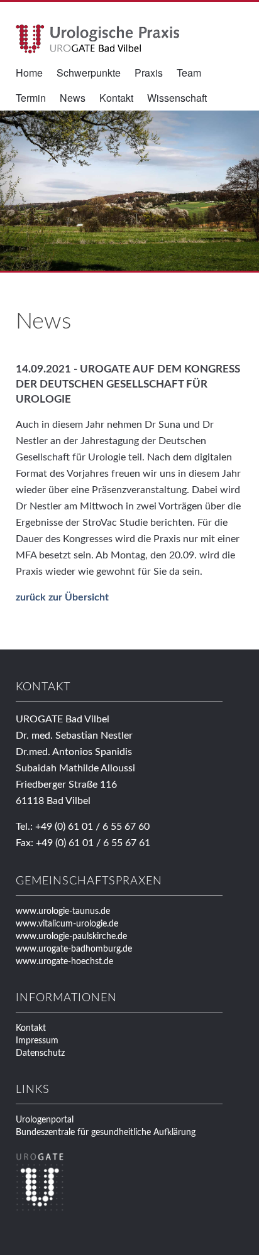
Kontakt (116, 97)
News (72, 97)
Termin (31, 97)
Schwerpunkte (89, 72)
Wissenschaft (177, 97)
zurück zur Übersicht (62, 597)
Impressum (37, 1040)
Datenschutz (40, 1053)
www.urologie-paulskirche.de (71, 936)
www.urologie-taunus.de (63, 911)
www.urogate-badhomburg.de (74, 949)
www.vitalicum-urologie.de (67, 924)
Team (189, 72)
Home (29, 72)
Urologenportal (45, 1120)
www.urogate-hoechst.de (64, 961)
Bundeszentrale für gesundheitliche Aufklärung (106, 1132)
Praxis (149, 72)
